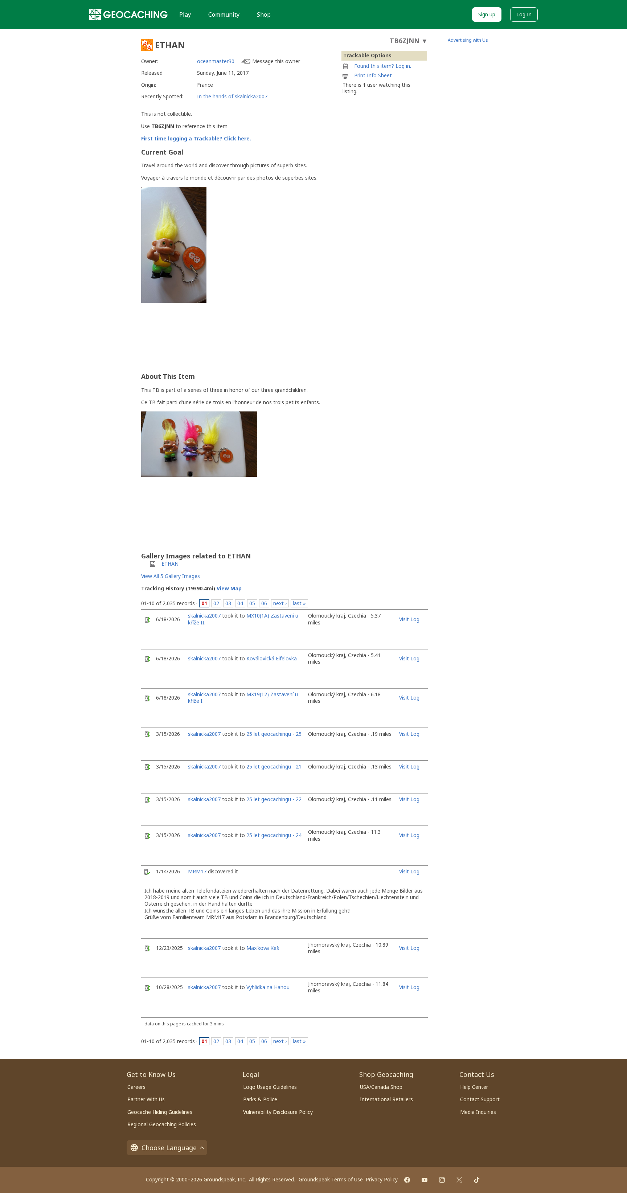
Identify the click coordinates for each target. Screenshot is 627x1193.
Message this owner (276, 61)
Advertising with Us (468, 40)
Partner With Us (146, 1099)
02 (216, 603)
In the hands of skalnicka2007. (233, 96)
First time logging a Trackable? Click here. (196, 138)
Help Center (474, 1086)
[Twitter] (459, 1180)
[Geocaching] (128, 14)
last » (299, 603)
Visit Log (409, 619)
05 (252, 603)
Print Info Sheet (373, 75)
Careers (136, 1086)
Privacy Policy (382, 1179)
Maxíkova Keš (262, 947)
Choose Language (169, 1147)
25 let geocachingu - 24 (274, 835)
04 (240, 603)
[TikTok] (476, 1180)
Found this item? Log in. (382, 65)
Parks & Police (260, 1099)
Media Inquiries (478, 1111)
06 (264, 603)
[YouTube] (424, 1180)
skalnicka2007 (204, 615)
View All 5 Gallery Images (170, 576)
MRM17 (197, 871)
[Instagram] (442, 1180)
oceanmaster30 (215, 61)
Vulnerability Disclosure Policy (278, 1111)
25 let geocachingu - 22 (274, 799)
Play (185, 15)
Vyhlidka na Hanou (268, 987)
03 (228, 603)
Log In (524, 14)
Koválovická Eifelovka (271, 658)
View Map (229, 588)
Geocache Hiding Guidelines (159, 1111)
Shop (264, 15)
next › (280, 603)
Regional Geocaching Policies (161, 1124)
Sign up (486, 14)
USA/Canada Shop (381, 1086)
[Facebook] (407, 1180)
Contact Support (480, 1099)
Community (223, 15)
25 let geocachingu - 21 (274, 766)
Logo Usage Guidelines (270, 1086)
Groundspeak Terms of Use (331, 1179)
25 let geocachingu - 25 (274, 733)
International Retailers (386, 1099)
